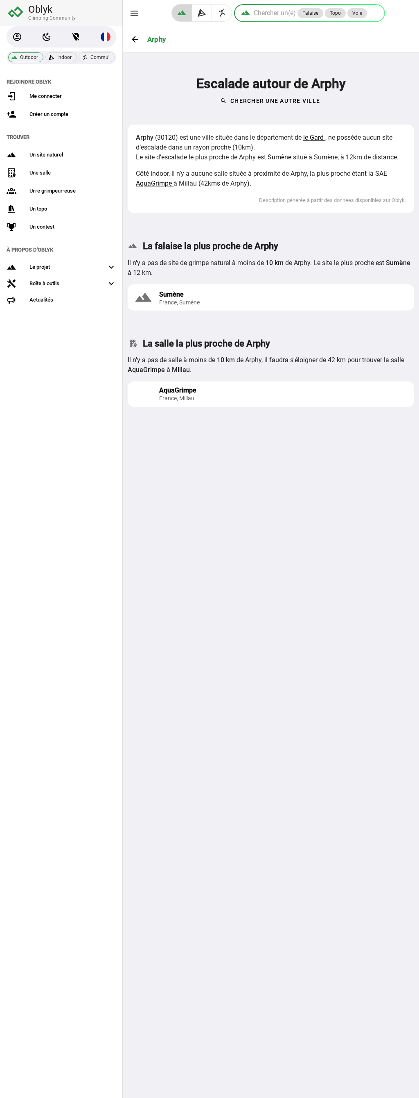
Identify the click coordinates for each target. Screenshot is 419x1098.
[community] (222, 13)
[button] (17, 36)
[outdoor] (181, 13)
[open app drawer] (134, 13)
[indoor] (202, 13)
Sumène (280, 157)
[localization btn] (76, 36)
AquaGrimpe (154, 183)
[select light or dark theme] (46, 36)
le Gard (314, 137)
